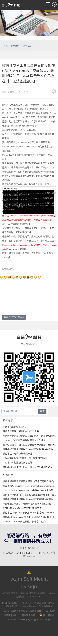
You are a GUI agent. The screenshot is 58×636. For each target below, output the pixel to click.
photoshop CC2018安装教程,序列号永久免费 (24, 440)
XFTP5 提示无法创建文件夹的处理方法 (22, 508)
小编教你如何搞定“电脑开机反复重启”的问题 (25, 458)
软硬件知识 (15, 46)
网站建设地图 (28, 615)
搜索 (42, 411)
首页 (6, 46)
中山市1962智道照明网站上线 (17, 462)
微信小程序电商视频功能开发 (17, 453)
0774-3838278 (23, 552)
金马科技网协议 (9, 603)
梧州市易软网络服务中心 (15, 427)
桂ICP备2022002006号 (39, 619)
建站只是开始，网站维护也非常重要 (21, 431)
